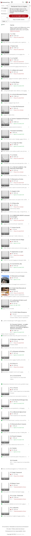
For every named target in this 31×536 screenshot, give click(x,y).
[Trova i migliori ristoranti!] (5, 2)
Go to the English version (18, 16)
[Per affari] (12, 2)
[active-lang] (27, 2)
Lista (7, 17)
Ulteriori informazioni (15, 31)
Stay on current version (18, 19)
